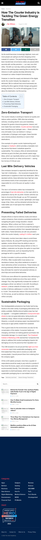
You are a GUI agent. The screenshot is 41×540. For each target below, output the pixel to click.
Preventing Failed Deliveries (12, 104)
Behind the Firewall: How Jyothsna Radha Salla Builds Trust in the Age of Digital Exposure (24, 392)
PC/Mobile (18, 500)
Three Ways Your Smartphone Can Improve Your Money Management (24, 418)
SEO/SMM (31, 488)
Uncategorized (33, 497)
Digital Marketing (6, 494)
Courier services (26, 127)
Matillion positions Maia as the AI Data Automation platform (23, 426)
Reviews (31, 483)
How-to (17, 491)
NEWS (17, 497)
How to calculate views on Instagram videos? (22, 409)
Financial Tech (6, 500)
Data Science (5, 491)
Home (3, 9)
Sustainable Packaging (11, 106)
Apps (3, 483)
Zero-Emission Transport (11, 99)
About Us (4, 532)
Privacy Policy (32, 532)
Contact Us (12, 532)
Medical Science (20, 494)
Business (8, 9)
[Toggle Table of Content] (20, 96)
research (4, 286)
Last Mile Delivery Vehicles (12, 101)
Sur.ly (12, 520)
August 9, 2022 (23, 24)
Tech (29, 491)
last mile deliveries (17, 192)
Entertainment (6, 497)
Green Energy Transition (26, 377)
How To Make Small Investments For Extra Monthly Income (24, 401)
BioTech (4, 486)
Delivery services (11, 377)
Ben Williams (11, 24)
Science (30, 486)
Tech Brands (32, 494)
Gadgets (17, 483)
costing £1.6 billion (25, 234)
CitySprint (12, 146)
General (17, 488)
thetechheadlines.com (9, 516)
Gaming (17, 486)
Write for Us (21, 532)
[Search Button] (38, 384)
